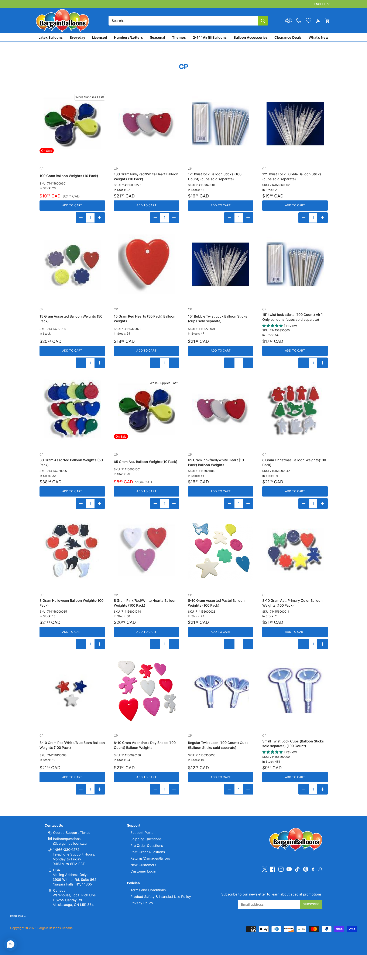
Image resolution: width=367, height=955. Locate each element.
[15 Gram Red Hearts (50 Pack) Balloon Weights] (146, 264)
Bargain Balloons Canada (55, 928)
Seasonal (157, 37)
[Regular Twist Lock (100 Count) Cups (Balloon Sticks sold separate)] (220, 690)
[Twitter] (264, 869)
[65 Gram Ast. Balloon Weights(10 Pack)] (146, 409)
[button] (10, 944)
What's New (319, 37)
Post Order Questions (147, 852)
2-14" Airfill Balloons (210, 37)
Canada (59, 890)
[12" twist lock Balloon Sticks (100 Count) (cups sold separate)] (220, 123)
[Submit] (263, 21)
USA (56, 870)
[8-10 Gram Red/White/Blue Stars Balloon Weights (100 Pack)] (72, 690)
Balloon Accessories (251, 37)
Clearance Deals (288, 37)
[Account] (318, 21)
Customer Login (143, 871)
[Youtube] (289, 869)
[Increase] (100, 218)
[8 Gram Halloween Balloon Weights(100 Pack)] (72, 550)
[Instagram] (281, 869)
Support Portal (142, 832)
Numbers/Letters (128, 37)
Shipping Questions (145, 839)
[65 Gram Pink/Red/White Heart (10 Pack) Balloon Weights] (220, 409)
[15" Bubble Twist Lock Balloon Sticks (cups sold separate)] (220, 264)
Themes (179, 37)
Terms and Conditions (148, 890)
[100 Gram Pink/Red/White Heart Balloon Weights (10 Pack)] (146, 123)
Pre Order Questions (146, 845)
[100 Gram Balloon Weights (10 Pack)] (72, 123)
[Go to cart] (327, 21)
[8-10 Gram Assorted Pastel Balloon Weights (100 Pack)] (220, 550)
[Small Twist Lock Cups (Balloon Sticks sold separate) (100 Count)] (295, 690)
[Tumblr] (313, 869)
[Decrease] (81, 218)
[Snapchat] (320, 869)
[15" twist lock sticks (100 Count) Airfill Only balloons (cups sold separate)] (295, 264)
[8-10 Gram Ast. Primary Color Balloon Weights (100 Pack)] (295, 550)
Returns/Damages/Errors (150, 858)
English (320, 4)
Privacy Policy (141, 903)
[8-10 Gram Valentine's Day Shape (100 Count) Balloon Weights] (146, 690)
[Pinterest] (305, 869)
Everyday (77, 37)
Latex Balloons (50, 37)
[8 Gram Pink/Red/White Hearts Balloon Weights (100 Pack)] (146, 550)
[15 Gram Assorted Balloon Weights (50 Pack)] (72, 264)
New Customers (143, 865)
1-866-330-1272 (65, 849)
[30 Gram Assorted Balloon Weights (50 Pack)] (72, 409)
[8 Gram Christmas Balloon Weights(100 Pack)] (295, 409)
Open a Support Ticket (71, 832)
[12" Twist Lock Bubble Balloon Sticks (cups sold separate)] (295, 123)
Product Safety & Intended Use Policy (160, 896)
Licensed (99, 37)
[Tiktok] (297, 869)
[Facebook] (272, 869)
